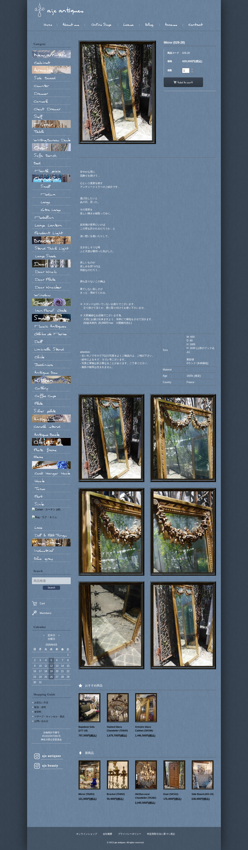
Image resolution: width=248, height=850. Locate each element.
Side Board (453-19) (203, 794)
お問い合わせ (41, 721)
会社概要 (107, 834)
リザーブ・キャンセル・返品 (49, 716)
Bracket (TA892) (116, 794)
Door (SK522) (170, 794)
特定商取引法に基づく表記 (161, 834)
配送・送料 (40, 707)
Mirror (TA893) (86, 794)
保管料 (37, 711)
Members (45, 613)
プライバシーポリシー (129, 834)
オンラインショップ (86, 834)
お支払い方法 (41, 702)
